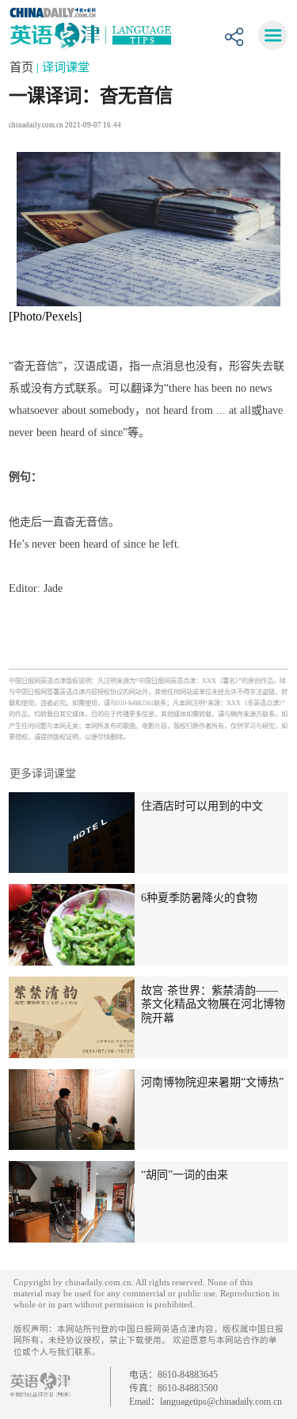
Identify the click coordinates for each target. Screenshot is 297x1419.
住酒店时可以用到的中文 (202, 805)
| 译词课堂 (62, 67)
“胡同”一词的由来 (184, 1174)
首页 (23, 67)
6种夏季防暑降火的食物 (199, 897)
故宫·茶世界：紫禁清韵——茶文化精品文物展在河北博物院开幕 (213, 1004)
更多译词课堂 (43, 773)
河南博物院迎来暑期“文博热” (212, 1082)
